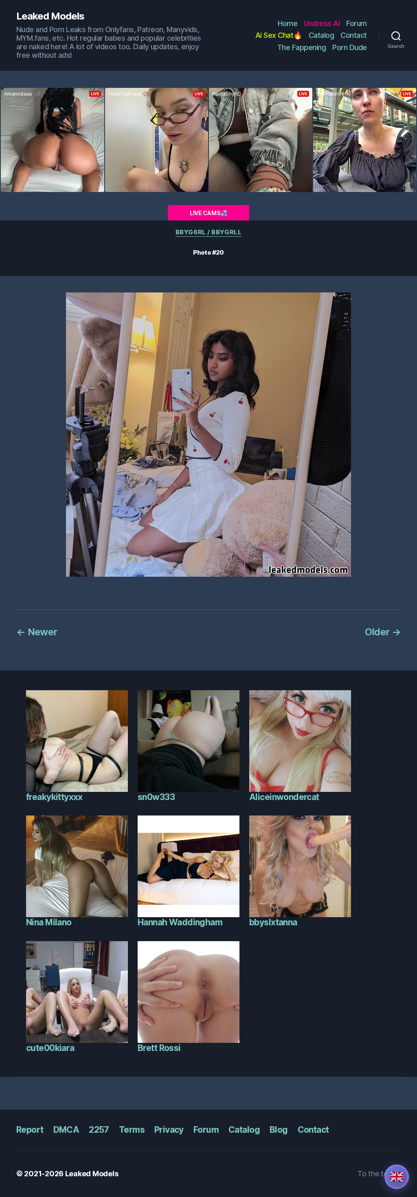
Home (287, 23)
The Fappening (301, 47)
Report (30, 1130)
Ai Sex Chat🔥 (278, 35)
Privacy (169, 1130)
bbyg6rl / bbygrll (208, 232)
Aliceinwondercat (284, 797)
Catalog (321, 35)
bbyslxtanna (273, 922)
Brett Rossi (159, 1048)
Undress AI (322, 23)
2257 (99, 1130)
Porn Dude (349, 47)
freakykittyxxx (54, 797)
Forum (356, 23)
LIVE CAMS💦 (208, 212)
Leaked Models (50, 16)
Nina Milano (49, 922)
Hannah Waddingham (180, 922)
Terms (132, 1130)
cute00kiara (50, 1048)
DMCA (66, 1130)
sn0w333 (156, 797)
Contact (353, 35)
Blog (279, 1130)
